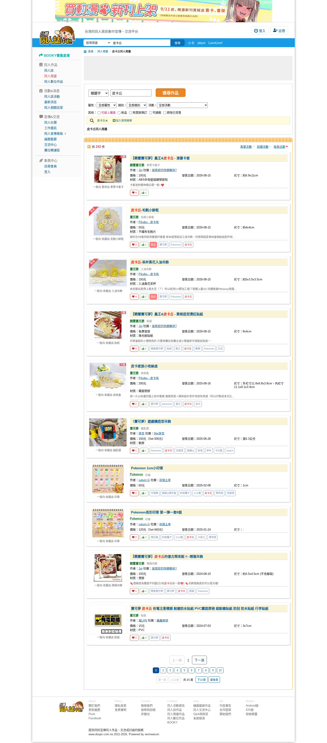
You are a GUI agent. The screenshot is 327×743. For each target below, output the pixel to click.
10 (220, 670)
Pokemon (176, 244)
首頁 (90, 51)
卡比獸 (218, 450)
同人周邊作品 (176, 714)
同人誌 (49, 70)
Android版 (252, 705)
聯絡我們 (147, 705)
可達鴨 (154, 493)
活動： (152, 105)
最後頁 (214, 679)
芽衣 (141, 433)
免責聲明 (120, 709)
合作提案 (225, 709)
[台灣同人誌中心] (57, 34)
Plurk (92, 714)
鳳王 (178, 348)
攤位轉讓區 (52, 150)
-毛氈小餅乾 (145, 210)
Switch (229, 450)
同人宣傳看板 (53, 133)
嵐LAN (143, 620)
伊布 (208, 450)
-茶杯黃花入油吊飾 (150, 262)
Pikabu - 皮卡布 (149, 222)
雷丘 (178, 404)
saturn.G (144, 480)
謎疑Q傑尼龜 (169, 493)
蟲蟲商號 (162, 620)
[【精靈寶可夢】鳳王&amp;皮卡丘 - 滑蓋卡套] (108, 169)
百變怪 (179, 450)
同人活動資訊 (176, 705)
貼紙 (169, 348)
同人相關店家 (53, 107)
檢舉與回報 (148, 709)
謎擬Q (190, 450)
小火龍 (197, 493)
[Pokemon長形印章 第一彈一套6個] (108, 523)
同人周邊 (50, 76)
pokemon (167, 404)
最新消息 (50, 102)
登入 (262, 31)
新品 (124, 112)
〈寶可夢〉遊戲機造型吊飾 (151, 421)
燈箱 (191, 591)
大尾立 (201, 537)
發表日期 (279, 146)
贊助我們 (225, 714)
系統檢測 (199, 718)
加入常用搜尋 (124, 120)
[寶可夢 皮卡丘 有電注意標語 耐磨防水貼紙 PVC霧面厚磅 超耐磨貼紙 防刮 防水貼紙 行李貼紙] (108, 619)
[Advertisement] (188, 68)
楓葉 (197, 348)
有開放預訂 (140, 112)
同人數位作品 (53, 81)
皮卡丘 (101, 120)
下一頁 (199, 660)
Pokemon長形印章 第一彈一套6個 (156, 512)
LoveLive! (215, 43)
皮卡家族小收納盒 (144, 366)
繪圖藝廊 (50, 139)
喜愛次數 (246, 146)
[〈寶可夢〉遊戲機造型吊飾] (108, 432)
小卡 (191, 43)
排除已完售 (174, 112)
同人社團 (50, 122)
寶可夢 (134, 217)
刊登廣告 (225, 705)
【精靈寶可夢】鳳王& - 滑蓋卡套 (160, 158)
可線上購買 (108, 112)
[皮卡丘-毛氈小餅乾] (108, 221)
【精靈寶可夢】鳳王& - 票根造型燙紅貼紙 (167, 314)
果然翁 (219, 493)
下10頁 (201, 679)
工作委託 (50, 128)
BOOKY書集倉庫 (57, 55)
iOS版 (250, 709)
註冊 (282, 31)
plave (201, 43)
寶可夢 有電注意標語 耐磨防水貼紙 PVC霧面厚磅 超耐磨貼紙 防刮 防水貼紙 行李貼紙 (199, 608)
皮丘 (198, 404)
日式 (220, 348)
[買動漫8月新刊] (163, 11)
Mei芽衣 (159, 433)
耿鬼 (200, 450)
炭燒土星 (165, 480)
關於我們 (94, 705)
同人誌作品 (174, 709)
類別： (122, 105)
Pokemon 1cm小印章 (147, 468)
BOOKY (172, 722)
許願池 (145, 714)
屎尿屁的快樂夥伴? (164, 170)
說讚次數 (262, 146)
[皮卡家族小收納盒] (108, 377)
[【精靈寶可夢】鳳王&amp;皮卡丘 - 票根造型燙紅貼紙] (108, 325)
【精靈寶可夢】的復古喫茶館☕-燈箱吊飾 (167, 556)
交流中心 (50, 144)
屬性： (92, 105)
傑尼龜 (154, 537)
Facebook (95, 718)
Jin (140, 170)
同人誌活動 (52, 96)
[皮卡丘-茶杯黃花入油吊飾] (108, 273)
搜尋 (177, 43)
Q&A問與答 (200, 714)
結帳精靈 (251, 714)
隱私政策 (120, 705)
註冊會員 (50, 166)
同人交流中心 (202, 709)
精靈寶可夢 (137, 165)
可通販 (157, 112)
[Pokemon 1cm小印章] (108, 479)
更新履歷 (94, 709)
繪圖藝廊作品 (202, 705)
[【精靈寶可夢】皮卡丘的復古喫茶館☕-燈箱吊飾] (108, 567)
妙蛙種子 (185, 493)
